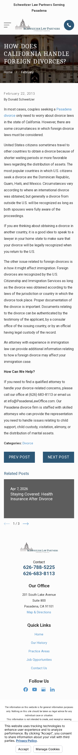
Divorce (28, 443)
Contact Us (39, 668)
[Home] (37, 25)
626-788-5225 (39, 567)
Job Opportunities (39, 660)
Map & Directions (39, 612)
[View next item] (26, 524)
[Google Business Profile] (43, 689)
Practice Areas (39, 651)
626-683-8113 (39, 573)
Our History (39, 643)
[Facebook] (25, 689)
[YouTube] (34, 689)
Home (39, 634)
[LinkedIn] (52, 689)
